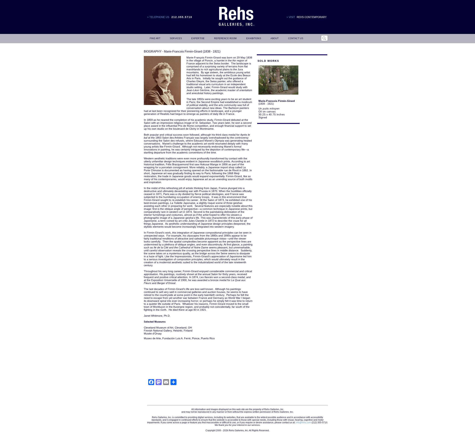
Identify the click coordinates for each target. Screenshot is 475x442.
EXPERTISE (198, 38)
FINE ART (155, 38)
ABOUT (275, 38)
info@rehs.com (303, 422)
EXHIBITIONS (253, 38)
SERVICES (176, 38)
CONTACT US (295, 38)
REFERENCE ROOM (225, 38)
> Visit (290, 17)
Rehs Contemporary (312, 17)
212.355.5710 (181, 17)
